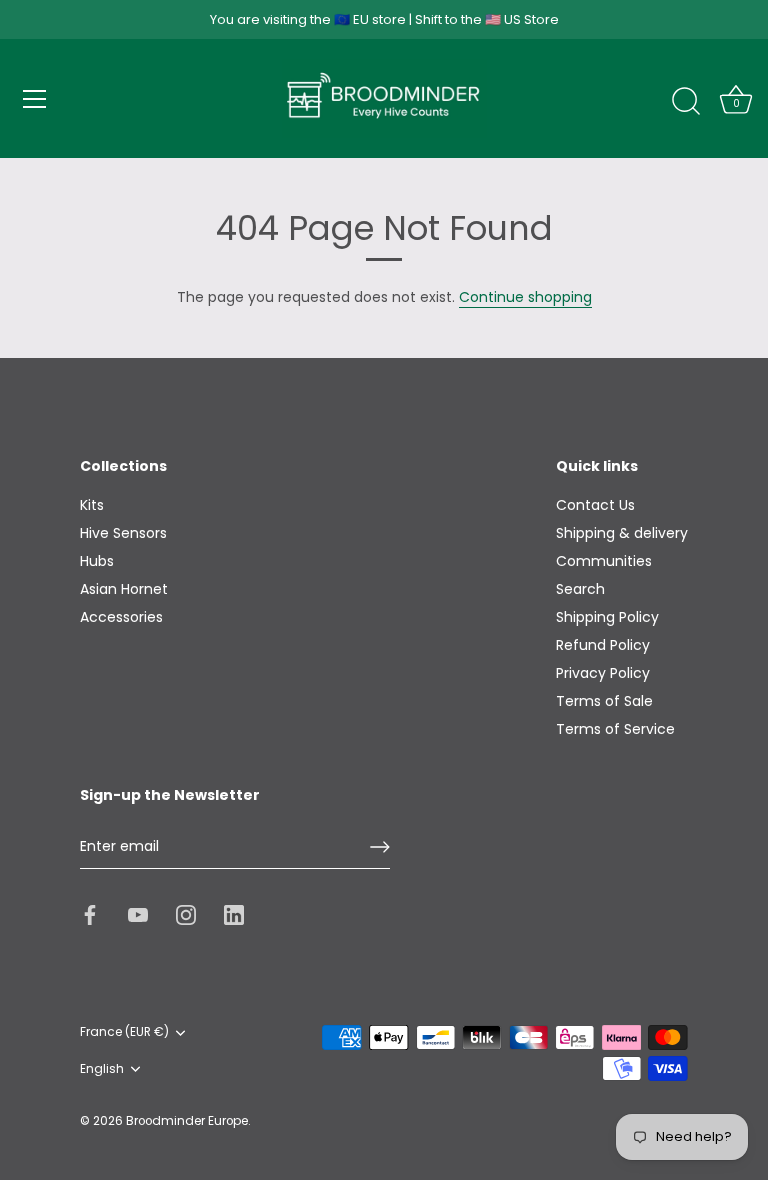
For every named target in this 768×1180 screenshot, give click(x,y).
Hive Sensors (123, 533)
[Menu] (35, 99)
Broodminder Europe (187, 1121)
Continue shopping (525, 297)
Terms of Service (615, 729)
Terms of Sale (604, 701)
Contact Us (595, 505)
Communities (604, 561)
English (102, 1069)
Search (580, 589)
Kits (92, 505)
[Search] (686, 102)
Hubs (97, 561)
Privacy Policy (603, 673)
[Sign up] (380, 847)
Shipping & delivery (622, 533)
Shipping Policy (607, 617)
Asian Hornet (124, 589)
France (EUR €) (124, 1032)
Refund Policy (603, 645)
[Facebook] (90, 914)
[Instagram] (186, 914)
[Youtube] (138, 914)
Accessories (121, 617)
